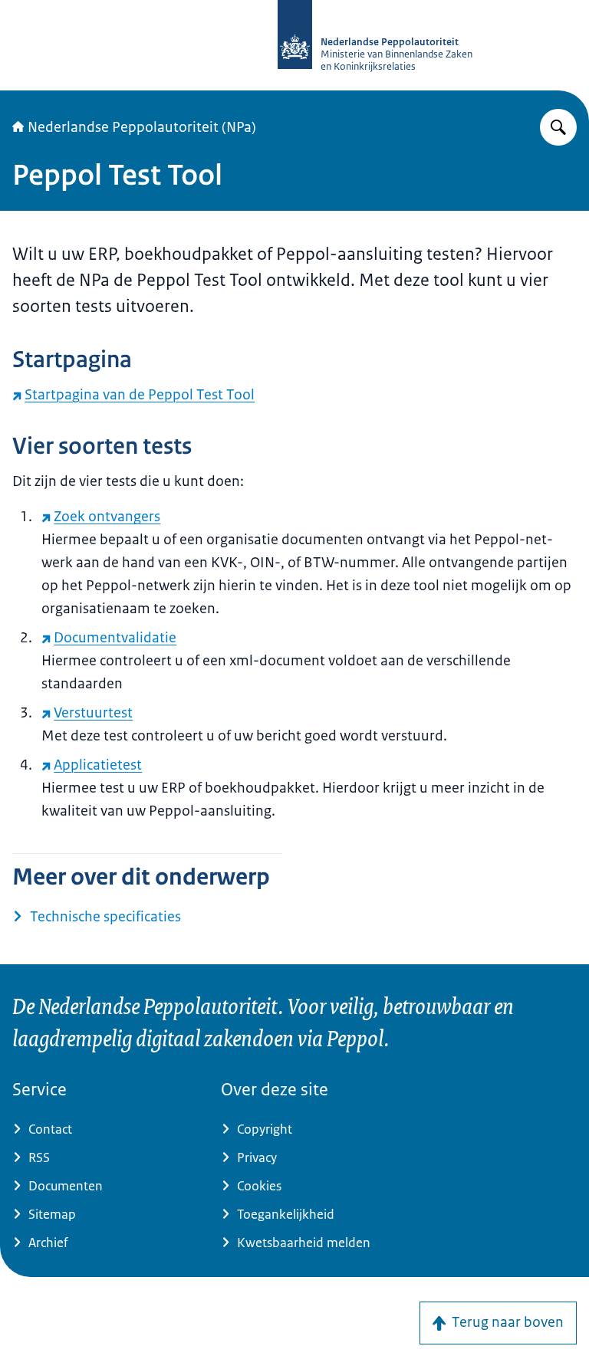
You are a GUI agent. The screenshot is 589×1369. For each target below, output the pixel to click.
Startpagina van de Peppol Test (140, 395)
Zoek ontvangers (107, 516)
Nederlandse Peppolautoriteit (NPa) (142, 127)
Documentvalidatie (115, 638)
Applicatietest (98, 765)
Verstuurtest (93, 713)
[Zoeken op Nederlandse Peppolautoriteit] (558, 127)
